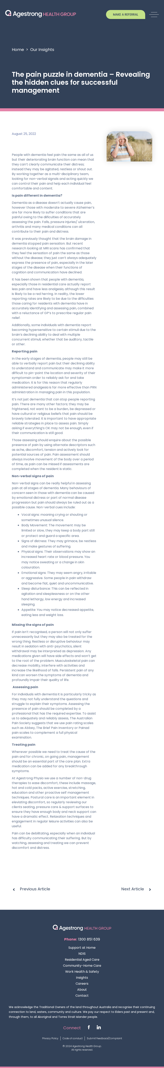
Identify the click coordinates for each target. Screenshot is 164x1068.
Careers (82, 983)
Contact (82, 995)
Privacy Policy (50, 1038)
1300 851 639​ (89, 939)
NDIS (82, 953)
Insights (82, 977)
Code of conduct (73, 1038)
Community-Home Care (82, 965)
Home (18, 49)
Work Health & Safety (82, 971)
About (82, 989)
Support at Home (82, 947)
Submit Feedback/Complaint (104, 1038)
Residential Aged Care (82, 959)
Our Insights (42, 49)
